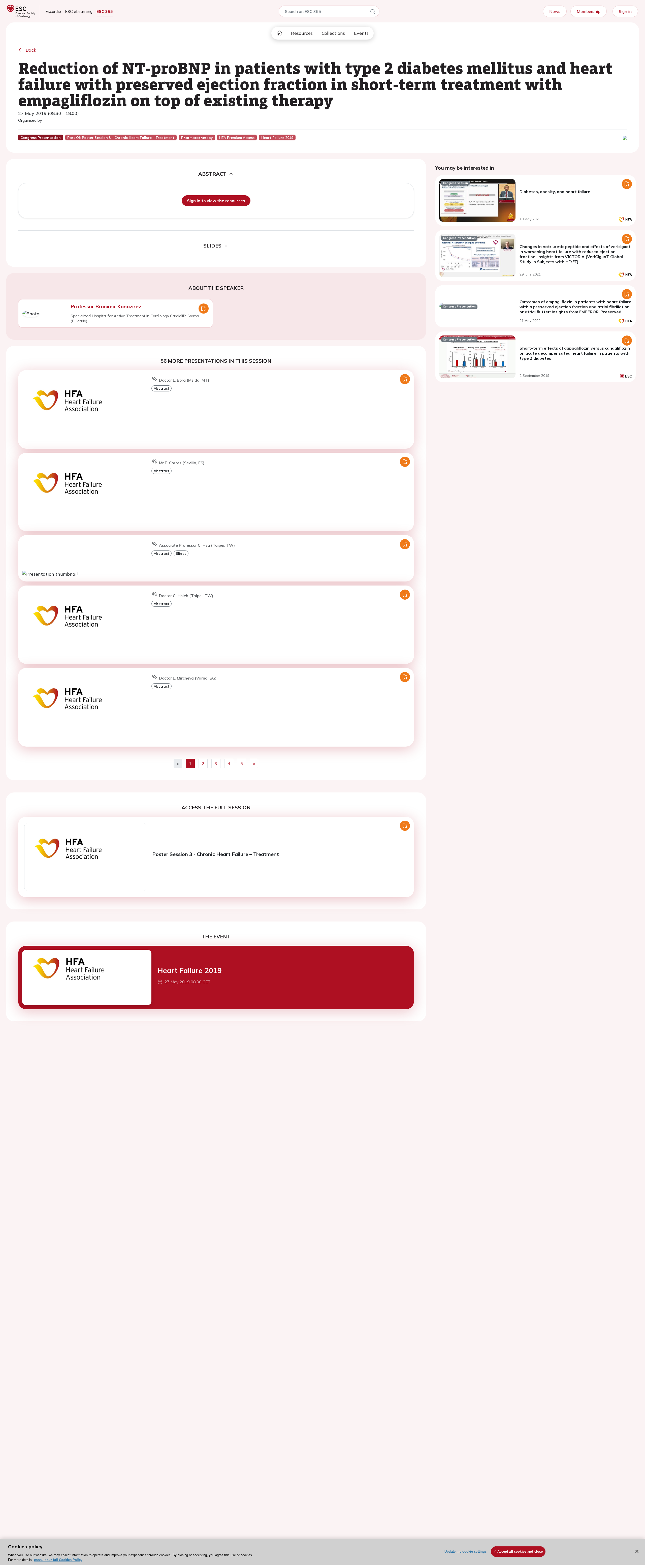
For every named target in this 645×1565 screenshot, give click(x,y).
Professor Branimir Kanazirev (106, 306)
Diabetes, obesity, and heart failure (555, 191)
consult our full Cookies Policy (58, 1560)
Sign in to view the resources (216, 200)
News (554, 11)
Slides (181, 553)
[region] (322, 1552)
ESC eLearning (78, 11)
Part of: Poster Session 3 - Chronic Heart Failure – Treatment (120, 137)
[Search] (372, 12)
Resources (302, 33)
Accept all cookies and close (520, 1551)
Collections (333, 33)
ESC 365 (104, 11)
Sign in (625, 11)
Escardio (53, 11)
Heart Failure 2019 (189, 970)
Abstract (161, 388)
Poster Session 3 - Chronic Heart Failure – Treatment (215, 854)
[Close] (636, 1551)
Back (31, 50)
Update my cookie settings (465, 1551)
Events (361, 33)
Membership (588, 11)
